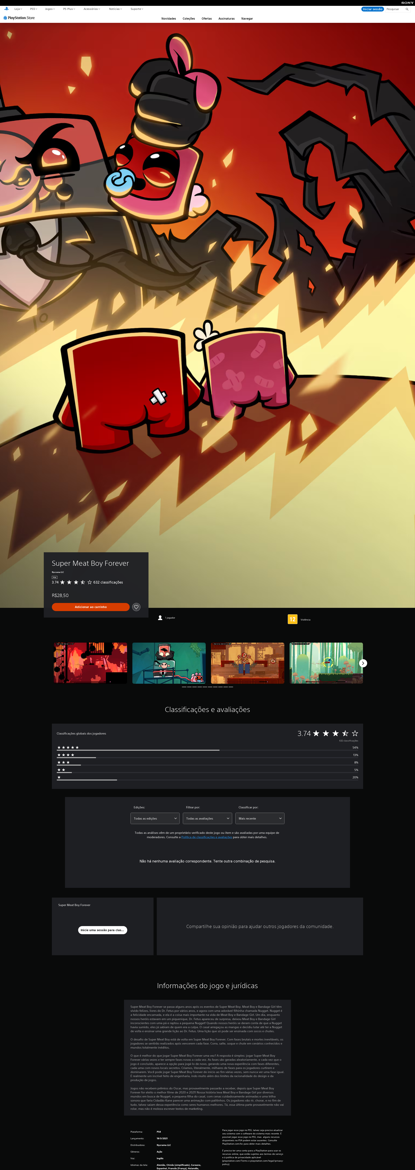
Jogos (49, 8)
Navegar (247, 18)
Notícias (114, 8)
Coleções (189, 18)
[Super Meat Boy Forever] (90, 663)
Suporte (136, 8)
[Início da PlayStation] (6, 9)
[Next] (363, 663)
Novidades (168, 18)
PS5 (32, 8)
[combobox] (155, 818)
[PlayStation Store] (20, 17)
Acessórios (91, 8)
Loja (17, 8)
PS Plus (68, 8)
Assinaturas (227, 18)
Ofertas (207, 18)
